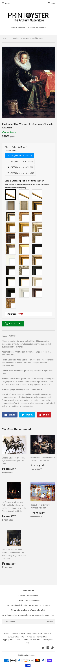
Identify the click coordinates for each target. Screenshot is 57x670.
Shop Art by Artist (18, 634)
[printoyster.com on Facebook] (47, 648)
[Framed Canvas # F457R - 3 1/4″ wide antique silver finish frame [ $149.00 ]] (37, 260)
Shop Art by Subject (34, 634)
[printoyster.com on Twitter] (43, 648)
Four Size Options (11, 151)
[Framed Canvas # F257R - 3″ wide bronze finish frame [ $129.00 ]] (11, 227)
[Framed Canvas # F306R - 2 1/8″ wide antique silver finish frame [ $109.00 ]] (37, 238)
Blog (27, 643)
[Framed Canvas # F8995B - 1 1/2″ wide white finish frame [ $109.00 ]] (11, 260)
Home (4, 38)
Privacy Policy (35, 640)
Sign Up (50, 622)
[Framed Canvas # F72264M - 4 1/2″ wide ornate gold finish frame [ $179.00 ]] (11, 303)
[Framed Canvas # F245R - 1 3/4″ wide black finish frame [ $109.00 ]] (37, 249)
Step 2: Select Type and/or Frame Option (27, 184)
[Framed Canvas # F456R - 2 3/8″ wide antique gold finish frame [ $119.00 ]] (24, 216)
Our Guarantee (13, 637)
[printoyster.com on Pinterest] (52, 648)
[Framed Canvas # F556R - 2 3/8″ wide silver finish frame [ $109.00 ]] (24, 270)
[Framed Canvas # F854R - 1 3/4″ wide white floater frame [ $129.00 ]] (24, 292)
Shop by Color (48, 640)
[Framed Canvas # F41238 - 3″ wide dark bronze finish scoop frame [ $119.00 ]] (37, 292)
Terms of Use (42, 637)
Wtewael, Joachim (9, 132)
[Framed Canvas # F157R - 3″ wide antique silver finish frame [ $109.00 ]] (37, 227)
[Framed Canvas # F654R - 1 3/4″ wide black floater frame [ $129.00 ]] (11, 292)
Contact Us (31, 637)
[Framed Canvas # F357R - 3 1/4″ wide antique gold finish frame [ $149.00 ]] (24, 260)
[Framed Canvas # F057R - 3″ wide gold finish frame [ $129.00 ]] (24, 227)
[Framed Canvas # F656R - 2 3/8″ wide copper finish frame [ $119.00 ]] (37, 216)
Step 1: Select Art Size (16, 149)
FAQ (22, 637)
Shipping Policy (7, 640)
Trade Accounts (22, 640)
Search (7, 634)
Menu (7, 3)
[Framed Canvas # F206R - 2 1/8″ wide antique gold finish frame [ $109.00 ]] (24, 238)
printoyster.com (29, 655)
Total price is (14, 314)
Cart (53, 3)
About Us (47, 634)
